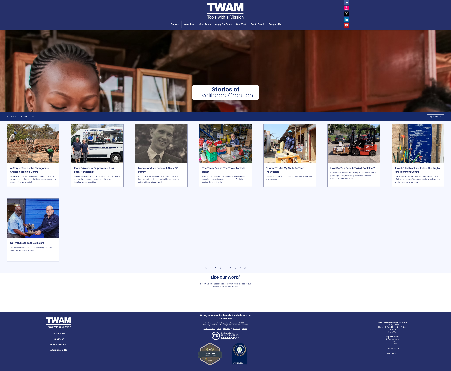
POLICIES (236, 329)
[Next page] (240, 268)
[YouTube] (346, 25)
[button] (175, 24)
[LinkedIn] (346, 19)
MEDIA (244, 329)
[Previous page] (211, 268)
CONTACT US (209, 329)
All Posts (11, 116)
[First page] (206, 268)
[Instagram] (346, 8)
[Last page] (245, 268)
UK (32, 116)
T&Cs (219, 329)
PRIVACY (226, 329)
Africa (24, 116)
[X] (346, 14)
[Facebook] (346, 2)
